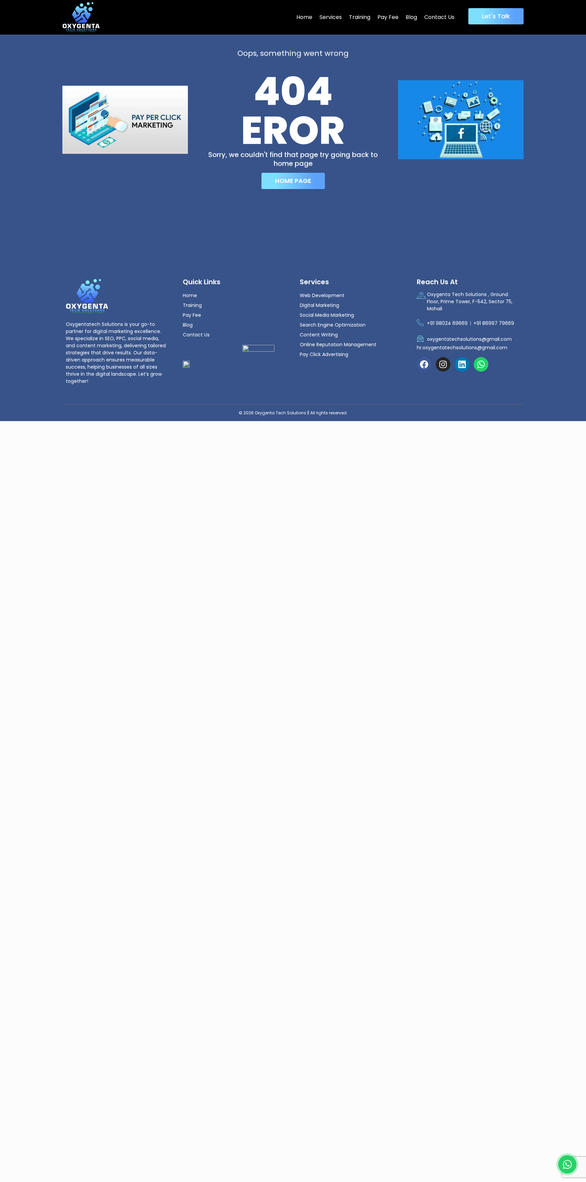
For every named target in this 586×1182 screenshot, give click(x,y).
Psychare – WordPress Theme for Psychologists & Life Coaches (340, 430)
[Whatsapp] (481, 364)
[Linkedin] (462, 364)
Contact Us (439, 17)
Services (330, 17)
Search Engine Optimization (333, 325)
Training (359, 17)
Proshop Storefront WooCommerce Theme (235, 430)
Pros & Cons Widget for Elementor (220, 430)
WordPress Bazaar (196, 430)
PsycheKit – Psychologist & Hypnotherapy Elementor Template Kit (362, 430)
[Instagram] (443, 364)
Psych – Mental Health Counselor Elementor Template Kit (318, 430)
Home (304, 17)
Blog (411, 17)
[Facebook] (424, 364)
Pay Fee (387, 17)
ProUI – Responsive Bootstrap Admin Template (269, 430)
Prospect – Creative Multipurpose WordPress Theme (252, 430)
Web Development (322, 295)
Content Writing (319, 334)
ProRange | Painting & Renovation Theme (207, 430)
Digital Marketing (319, 305)
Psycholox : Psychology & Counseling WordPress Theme (384, 430)
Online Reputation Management (338, 344)
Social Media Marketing (327, 315)
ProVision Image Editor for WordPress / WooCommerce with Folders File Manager (292, 430)
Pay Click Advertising (324, 354)
